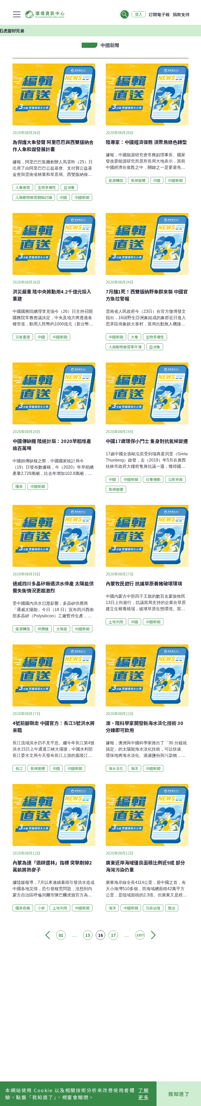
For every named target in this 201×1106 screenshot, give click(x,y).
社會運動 (153, 479)
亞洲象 (69, 187)
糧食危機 (22, 908)
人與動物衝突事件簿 (125, 346)
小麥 (41, 908)
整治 (171, 908)
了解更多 (143, 1094)
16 (100, 935)
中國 (63, 197)
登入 (138, 14)
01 (61, 935)
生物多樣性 (47, 187)
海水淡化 (116, 768)
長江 (19, 768)
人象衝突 (22, 187)
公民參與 (175, 479)
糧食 (19, 486)
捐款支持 (181, 14)
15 (87, 935)
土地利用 (116, 621)
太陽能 (61, 628)
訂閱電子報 (159, 14)
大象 (134, 336)
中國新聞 (82, 197)
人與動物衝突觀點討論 (33, 197)
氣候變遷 (138, 180)
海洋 (134, 768)
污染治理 (153, 908)
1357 (140, 935)
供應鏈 (43, 628)
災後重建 (22, 336)
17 (113, 935)
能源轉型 (116, 180)
